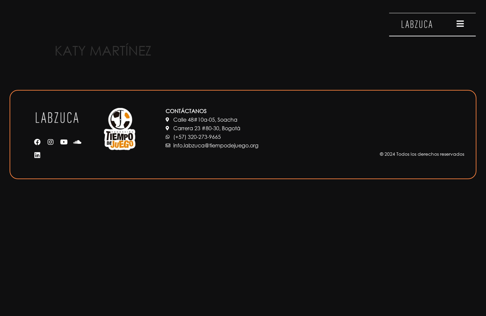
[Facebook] (37, 142)
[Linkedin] (37, 155)
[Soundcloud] (77, 142)
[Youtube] (63, 142)
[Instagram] (50, 142)
